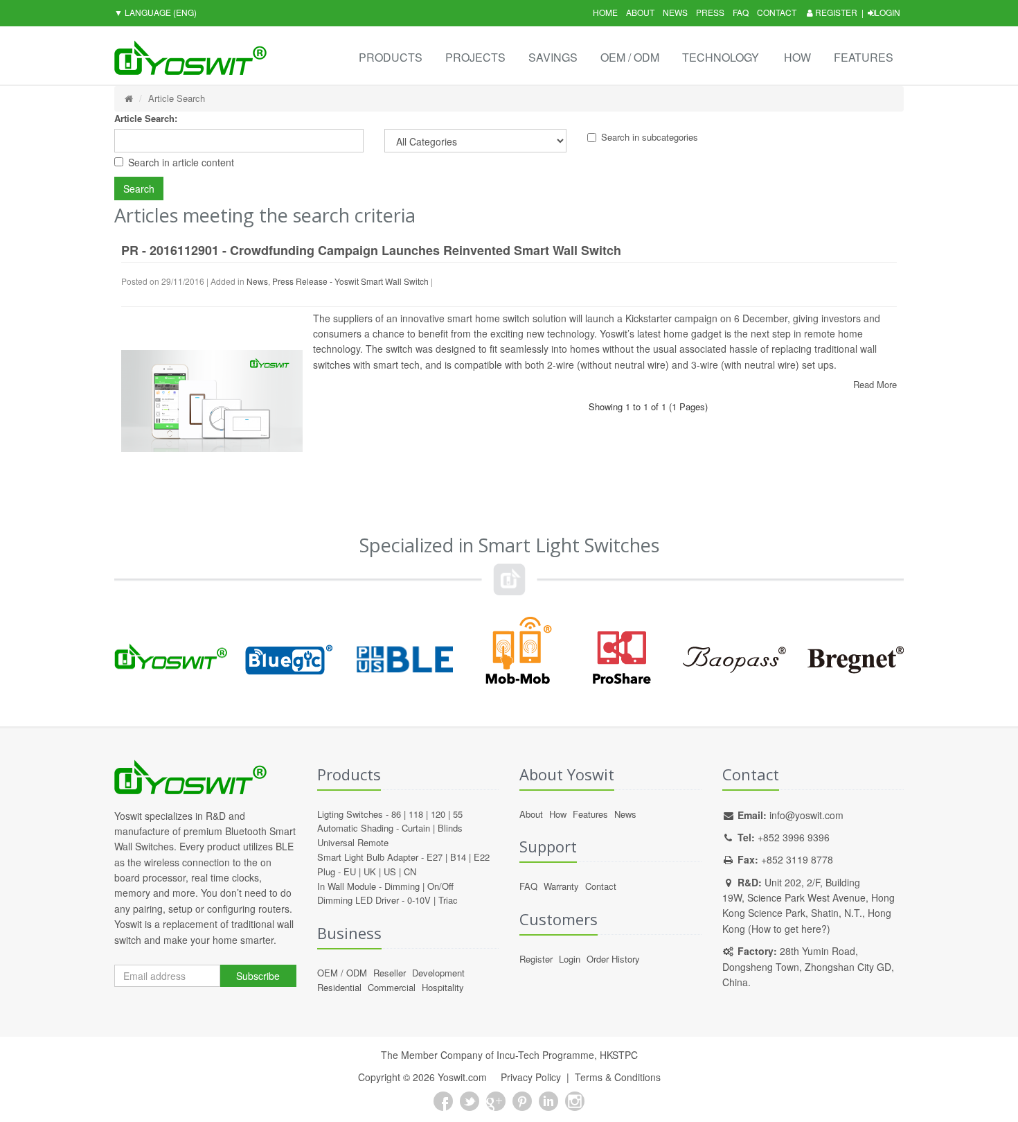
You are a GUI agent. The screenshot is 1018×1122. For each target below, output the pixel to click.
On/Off (440, 886)
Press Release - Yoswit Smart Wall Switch (350, 281)
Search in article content (181, 162)
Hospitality (443, 987)
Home (605, 12)
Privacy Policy (531, 1077)
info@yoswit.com (806, 815)
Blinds (450, 827)
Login (887, 12)
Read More (875, 384)
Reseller (389, 972)
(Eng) (155, 12)
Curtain (416, 827)
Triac (448, 899)
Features (863, 57)
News (675, 12)
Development (438, 972)
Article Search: (145, 118)
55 (458, 814)
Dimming (402, 886)
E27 (435, 857)
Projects (475, 57)
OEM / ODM (629, 57)
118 (416, 814)
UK (370, 871)
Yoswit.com (462, 1077)
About (640, 12)
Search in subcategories (649, 136)
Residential (339, 987)
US (390, 871)
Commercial (392, 987)
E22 (482, 857)
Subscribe (258, 976)
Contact (776, 12)
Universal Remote (353, 842)
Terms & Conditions (618, 1077)
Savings (553, 57)
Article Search (176, 98)
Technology (720, 57)
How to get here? (789, 929)
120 (438, 814)
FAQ (741, 12)
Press (710, 12)
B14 (458, 857)
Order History (613, 958)
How (797, 57)
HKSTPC (619, 1055)
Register (835, 12)
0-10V (419, 899)
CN (410, 871)
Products (390, 57)
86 (396, 814)
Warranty (561, 886)
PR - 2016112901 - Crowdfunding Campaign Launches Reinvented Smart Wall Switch (371, 250)
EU (349, 871)
